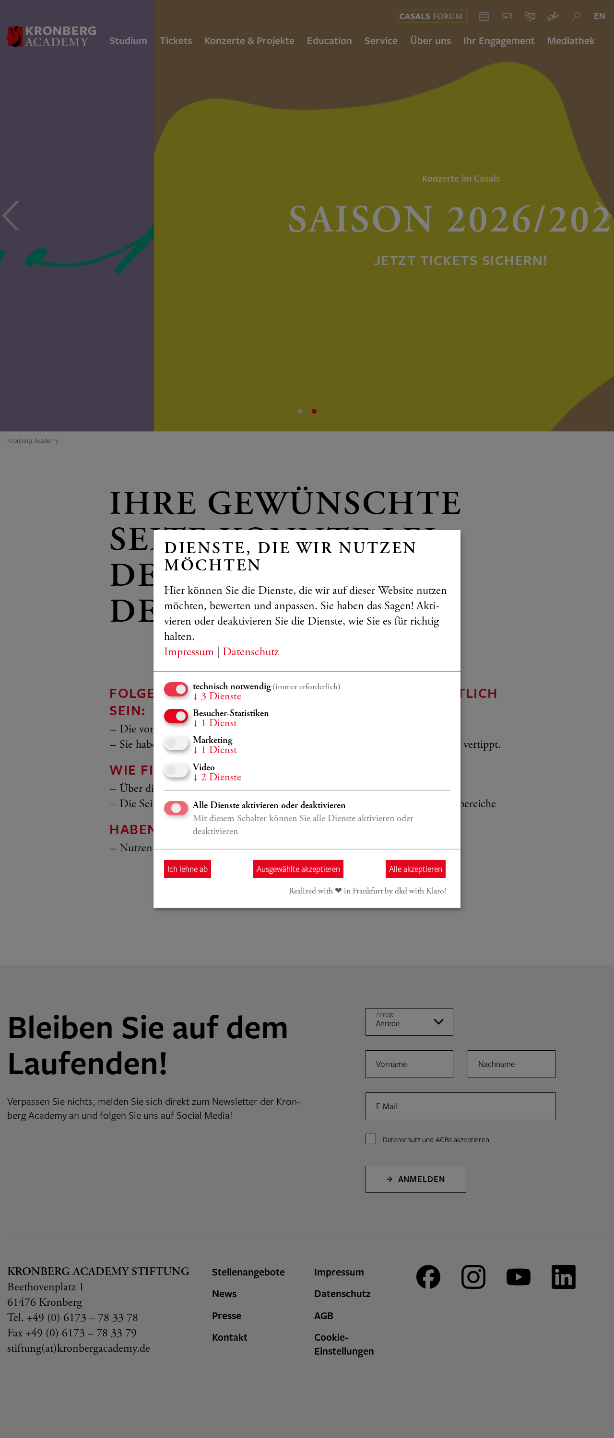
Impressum (189, 653)
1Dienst (215, 724)
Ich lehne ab (187, 868)
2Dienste (217, 778)
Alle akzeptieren (415, 868)
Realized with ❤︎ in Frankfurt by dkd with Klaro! (367, 891)
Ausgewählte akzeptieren (298, 868)
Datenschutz (251, 653)
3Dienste (217, 697)
